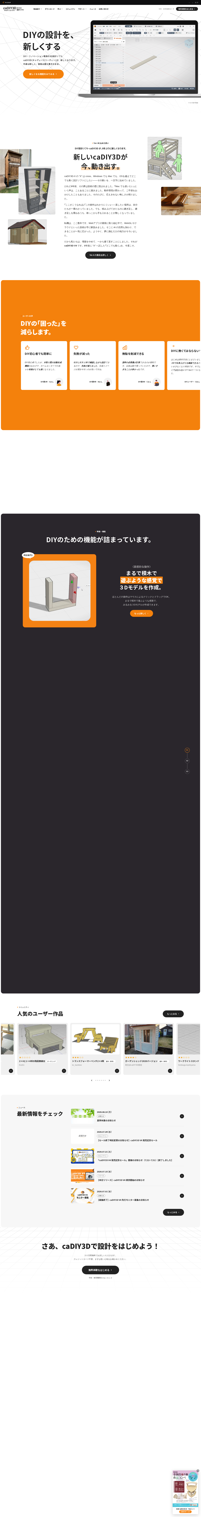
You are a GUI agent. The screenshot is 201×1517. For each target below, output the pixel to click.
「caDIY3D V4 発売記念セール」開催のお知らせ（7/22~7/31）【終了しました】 (42, 2)
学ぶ (59, 9)
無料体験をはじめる (185, 9)
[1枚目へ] (95, 1080)
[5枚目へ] (103, 1080)
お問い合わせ (104, 9)
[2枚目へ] (97, 1080)
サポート (81, 9)
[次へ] (109, 1080)
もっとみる (172, 1014)
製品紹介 (37, 9)
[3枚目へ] (99, 1080)
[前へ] (92, 1080)
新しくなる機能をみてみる (41, 73)
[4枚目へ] (101, 1080)
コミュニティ (70, 9)
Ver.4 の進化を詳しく (99, 255)
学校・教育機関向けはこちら (99, 1278)
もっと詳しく (140, 613)
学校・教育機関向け (165, 9)
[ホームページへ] (13, 9)
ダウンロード (50, 9)
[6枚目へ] (105, 1080)
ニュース (93, 9)
